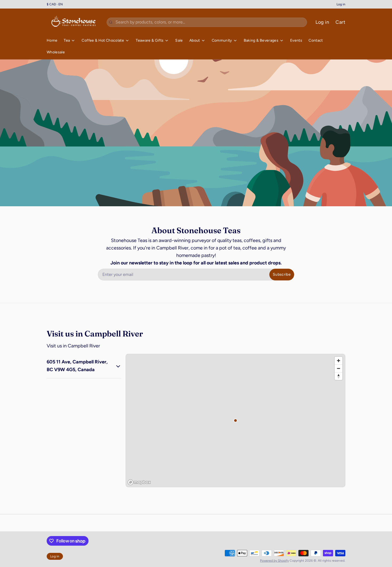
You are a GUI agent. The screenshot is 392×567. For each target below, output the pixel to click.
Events (296, 40)
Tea (67, 40)
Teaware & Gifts (149, 40)
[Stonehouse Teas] (73, 22)
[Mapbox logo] (139, 482)
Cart (340, 22)
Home (52, 40)
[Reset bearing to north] (338, 376)
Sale (179, 40)
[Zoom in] (338, 360)
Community (222, 40)
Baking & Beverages (261, 40)
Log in (341, 4)
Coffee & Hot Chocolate (103, 40)
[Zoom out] (338, 368)
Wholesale (56, 52)
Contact (316, 40)
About (194, 40)
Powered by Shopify (274, 560)
